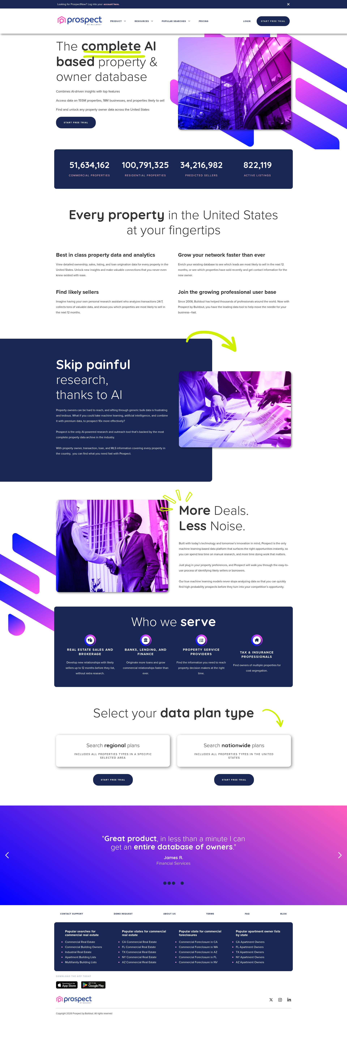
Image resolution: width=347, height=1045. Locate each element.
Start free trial (76, 122)
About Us (169, 913)
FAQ (247, 913)
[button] (118, 21)
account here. (111, 4)
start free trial (273, 21)
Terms (210, 913)
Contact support (71, 913)
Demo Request (123, 913)
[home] (79, 21)
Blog (283, 913)
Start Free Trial (113, 779)
